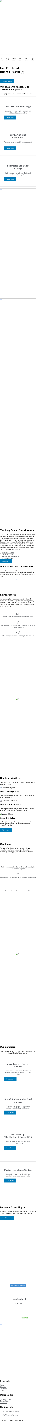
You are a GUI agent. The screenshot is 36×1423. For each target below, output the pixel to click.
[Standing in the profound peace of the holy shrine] (18, 1265)
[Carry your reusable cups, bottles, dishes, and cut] (18, 1226)
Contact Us (32, 59)
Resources (26, 59)
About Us (7, 59)
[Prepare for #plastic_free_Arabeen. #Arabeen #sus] (18, 1237)
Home (2, 59)
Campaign (14, 59)
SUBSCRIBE (24, 1318)
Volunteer (19, 59)
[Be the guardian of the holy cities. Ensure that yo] (18, 1244)
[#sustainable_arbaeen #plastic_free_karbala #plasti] (18, 1231)
